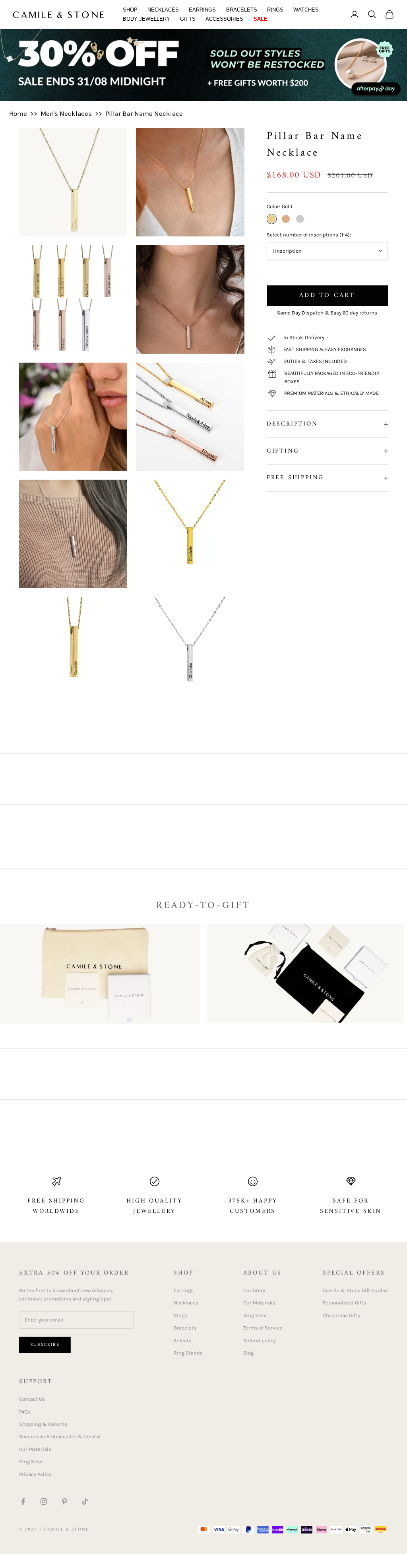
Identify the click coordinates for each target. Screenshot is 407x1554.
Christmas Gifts (341, 1315)
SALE (260, 18)
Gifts (188, 18)
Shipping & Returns (43, 1424)
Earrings (202, 9)
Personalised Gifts (344, 1303)
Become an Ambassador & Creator (60, 1436)
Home (18, 113)
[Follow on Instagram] (44, 1501)
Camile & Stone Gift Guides (355, 1290)
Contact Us (32, 1399)
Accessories (224, 18)
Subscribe (45, 1345)
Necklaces (163, 9)
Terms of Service (263, 1328)
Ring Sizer (255, 1315)
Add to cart (327, 295)
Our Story (254, 1290)
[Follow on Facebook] (23, 1501)
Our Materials (259, 1303)
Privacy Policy (35, 1474)
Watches (306, 9)
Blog (248, 1353)
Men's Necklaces (66, 113)
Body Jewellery (146, 18)
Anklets (183, 1340)
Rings (275, 9)
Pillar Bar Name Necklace (144, 113)
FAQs (24, 1412)
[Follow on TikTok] (85, 1501)
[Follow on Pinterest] (64, 1501)
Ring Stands (188, 1353)
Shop (130, 9)
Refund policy (259, 1340)
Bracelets (241, 9)
